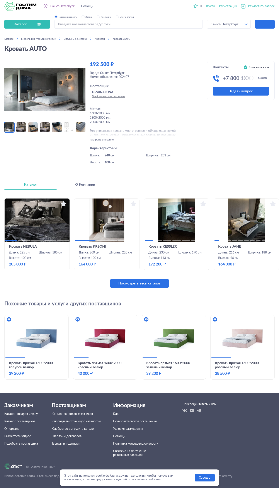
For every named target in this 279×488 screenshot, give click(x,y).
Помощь (87, 6)
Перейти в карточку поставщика (108, 96)
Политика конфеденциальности (135, 443)
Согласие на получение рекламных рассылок (129, 453)
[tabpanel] (139, 243)
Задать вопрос (241, 91)
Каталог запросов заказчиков (72, 414)
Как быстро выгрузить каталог (73, 428)
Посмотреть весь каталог (139, 283)
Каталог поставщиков (19, 421)
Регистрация (228, 6)
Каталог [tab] (30, 184)
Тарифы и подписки (66, 443)
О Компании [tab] (85, 184)
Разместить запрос (261, 6)
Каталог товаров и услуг (21, 414)
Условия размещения (128, 428)
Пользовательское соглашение (135, 421)
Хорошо (204, 477)
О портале (11, 428)
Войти (210, 6)
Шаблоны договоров (67, 436)
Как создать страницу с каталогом (76, 421)
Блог (116, 414)
